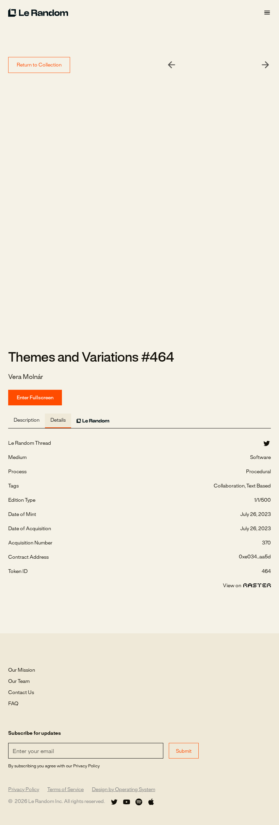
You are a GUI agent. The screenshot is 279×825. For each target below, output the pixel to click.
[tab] (26, 421)
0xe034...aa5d (255, 557)
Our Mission (21, 670)
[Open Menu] (267, 13)
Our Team (19, 681)
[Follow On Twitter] (114, 802)
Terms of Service (65, 789)
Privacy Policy (23, 789)
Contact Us (21, 692)
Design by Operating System (123, 789)
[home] (135, 12)
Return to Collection (39, 65)
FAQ (13, 704)
